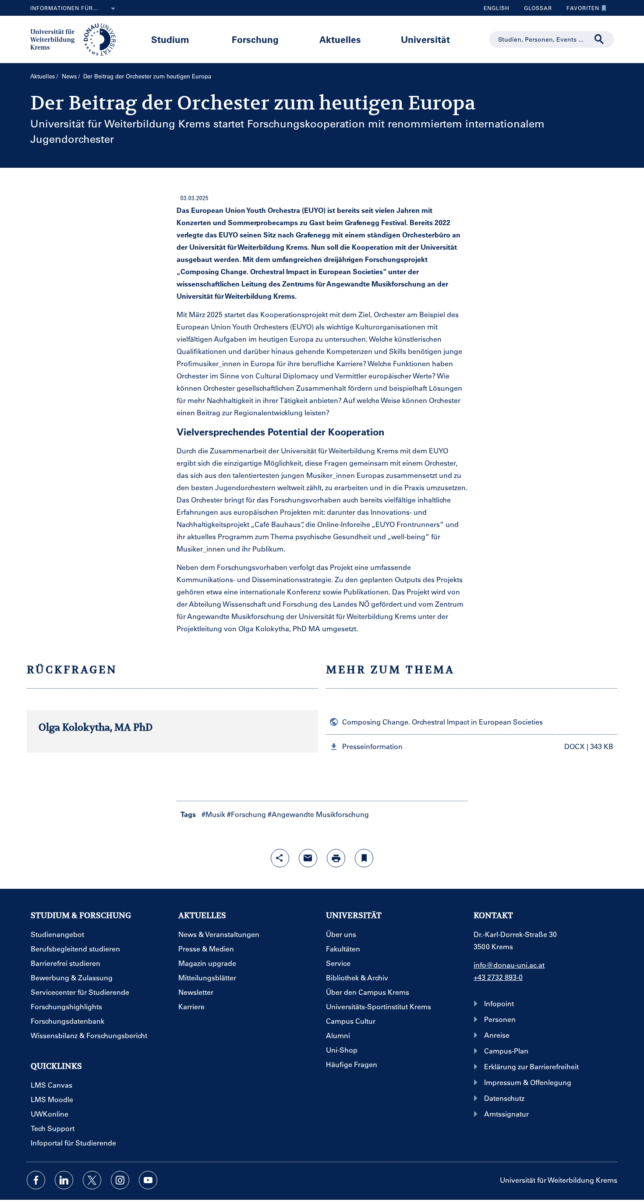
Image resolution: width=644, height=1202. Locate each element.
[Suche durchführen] (599, 39)
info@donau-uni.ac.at (509, 964)
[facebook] (36, 1180)
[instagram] (120, 1180)
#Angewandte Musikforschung (318, 814)
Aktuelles (340, 39)
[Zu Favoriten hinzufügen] (364, 858)
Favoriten (579, 10)
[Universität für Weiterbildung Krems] (77, 38)
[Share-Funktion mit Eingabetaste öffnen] (280, 858)
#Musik (213, 814)
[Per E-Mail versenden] (308, 858)
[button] (471, 746)
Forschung (255, 39)
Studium (170, 39)
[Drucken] (336, 858)
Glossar (534, 10)
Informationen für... (64, 7)
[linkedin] (64, 1180)
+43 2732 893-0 (498, 977)
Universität (425, 39)
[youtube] (148, 1180)
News (69, 76)
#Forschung (246, 814)
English (497, 7)
